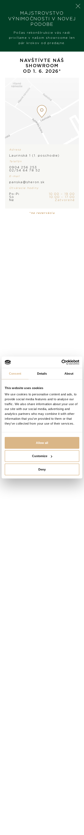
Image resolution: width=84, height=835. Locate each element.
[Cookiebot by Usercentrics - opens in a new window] (61, 362)
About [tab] (68, 373)
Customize (39, 456)
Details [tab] (42, 373)
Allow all (42, 442)
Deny (42, 469)
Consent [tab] (15, 373)
